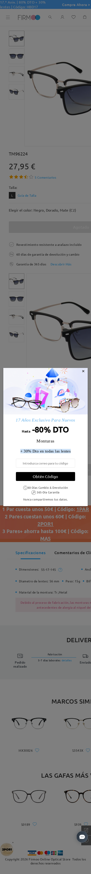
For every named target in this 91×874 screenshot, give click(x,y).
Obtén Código (45, 476)
